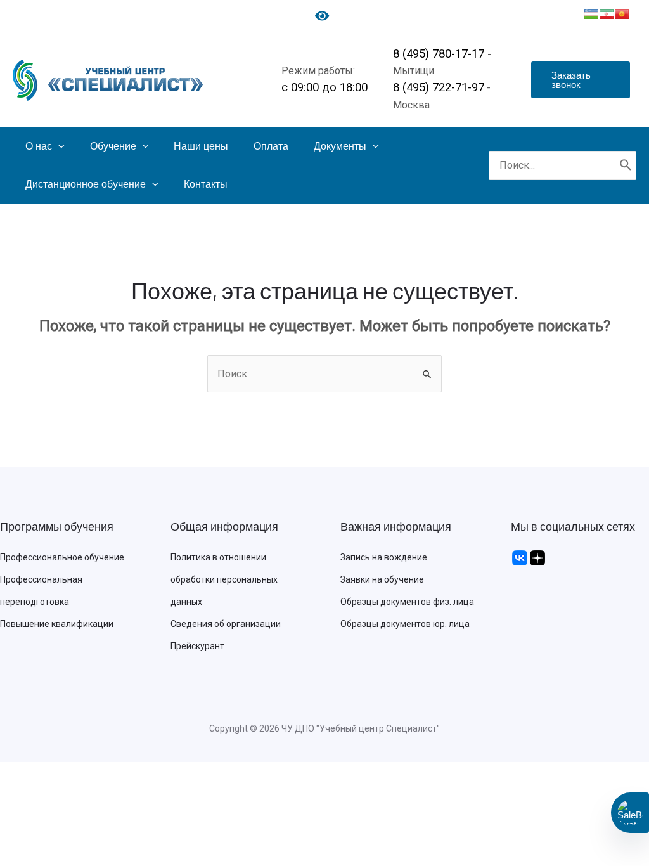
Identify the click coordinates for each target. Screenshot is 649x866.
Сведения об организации (225, 624)
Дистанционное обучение (85, 184)
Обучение (113, 146)
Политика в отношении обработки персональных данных (224, 579)
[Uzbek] (591, 14)
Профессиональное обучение (62, 557)
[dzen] (537, 557)
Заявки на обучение (382, 579)
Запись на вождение (383, 557)
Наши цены (201, 146)
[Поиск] (626, 166)
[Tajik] (607, 14)
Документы (340, 146)
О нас (38, 146)
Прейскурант (197, 646)
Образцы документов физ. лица (407, 602)
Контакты (206, 184)
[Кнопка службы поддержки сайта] (630, 812)
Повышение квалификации (56, 624)
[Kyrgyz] (622, 14)
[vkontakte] (520, 557)
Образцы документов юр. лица (405, 624)
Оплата (271, 146)
